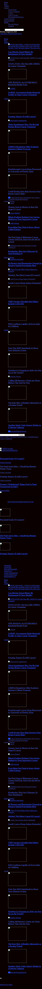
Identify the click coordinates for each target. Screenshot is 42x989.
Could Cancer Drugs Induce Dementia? (24, 283)
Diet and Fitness (13, 24)
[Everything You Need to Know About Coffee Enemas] (13, 223)
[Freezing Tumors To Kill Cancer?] (17, 113)
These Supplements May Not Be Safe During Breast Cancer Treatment (23, 125)
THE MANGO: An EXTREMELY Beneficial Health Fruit (22, 83)
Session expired (5, 981)
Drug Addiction (9, 21)
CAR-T (10, 13)
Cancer (6, 8)
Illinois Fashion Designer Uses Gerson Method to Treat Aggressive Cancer (23, 218)
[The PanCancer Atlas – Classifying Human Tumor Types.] (5, 532)
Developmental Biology (16, 17)
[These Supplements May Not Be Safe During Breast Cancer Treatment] (17, 120)
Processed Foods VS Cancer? (12, 459)
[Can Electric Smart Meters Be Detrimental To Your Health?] (25, 48)
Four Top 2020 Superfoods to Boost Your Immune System (23, 349)
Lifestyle (11, 26)
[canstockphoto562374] (6, 448)
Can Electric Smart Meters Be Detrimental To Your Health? (20, 53)
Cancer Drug (12, 10)
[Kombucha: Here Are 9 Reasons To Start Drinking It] (25, 247)
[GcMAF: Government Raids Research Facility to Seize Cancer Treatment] (11, 88)
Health (6, 22)
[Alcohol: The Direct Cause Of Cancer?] (25, 271)
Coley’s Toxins (13, 15)
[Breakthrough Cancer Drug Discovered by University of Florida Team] (17, 165)
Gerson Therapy (9, 19)
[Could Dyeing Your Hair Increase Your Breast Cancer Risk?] (17, 187)
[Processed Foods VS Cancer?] (5, 516)
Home (6, 2)
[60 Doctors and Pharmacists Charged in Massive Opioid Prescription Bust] (15, 259)
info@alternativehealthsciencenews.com (20, 502)
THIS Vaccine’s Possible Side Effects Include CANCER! (23, 303)
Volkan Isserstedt (5, 462)
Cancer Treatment (14, 11)
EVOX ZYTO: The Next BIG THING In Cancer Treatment (24, 65)
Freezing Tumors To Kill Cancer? (22, 117)
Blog (5, 4)
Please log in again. (6, 984)
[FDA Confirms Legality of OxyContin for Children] (17, 320)
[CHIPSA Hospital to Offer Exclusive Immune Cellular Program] (17, 143)
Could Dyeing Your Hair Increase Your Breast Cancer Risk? (24, 192)
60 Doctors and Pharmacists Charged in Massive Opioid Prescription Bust (25, 264)
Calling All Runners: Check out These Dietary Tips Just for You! (24, 381)
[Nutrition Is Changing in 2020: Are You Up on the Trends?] (17, 366)
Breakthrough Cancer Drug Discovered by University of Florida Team (24, 170)
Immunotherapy (10, 576)
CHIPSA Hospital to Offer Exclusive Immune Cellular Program (23, 148)
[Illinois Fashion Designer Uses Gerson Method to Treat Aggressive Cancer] (14, 213)
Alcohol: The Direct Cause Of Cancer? (24, 275)
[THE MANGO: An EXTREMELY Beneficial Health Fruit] (17, 78)
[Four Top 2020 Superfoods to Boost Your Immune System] (17, 344)
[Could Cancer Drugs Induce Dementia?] (21, 279)
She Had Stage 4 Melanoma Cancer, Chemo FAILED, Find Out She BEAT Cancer (24, 239)
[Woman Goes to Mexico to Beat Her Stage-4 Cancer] (11, 203)
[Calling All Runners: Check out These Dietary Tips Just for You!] (14, 376)
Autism (6, 6)
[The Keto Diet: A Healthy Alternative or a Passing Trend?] (17, 399)
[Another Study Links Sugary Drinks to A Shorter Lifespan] (17, 421)
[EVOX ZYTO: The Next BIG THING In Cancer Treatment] (25, 60)
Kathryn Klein (4, 490)
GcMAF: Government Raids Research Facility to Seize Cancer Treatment (24, 93)
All (9, 197)
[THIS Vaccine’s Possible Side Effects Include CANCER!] (17, 297)
